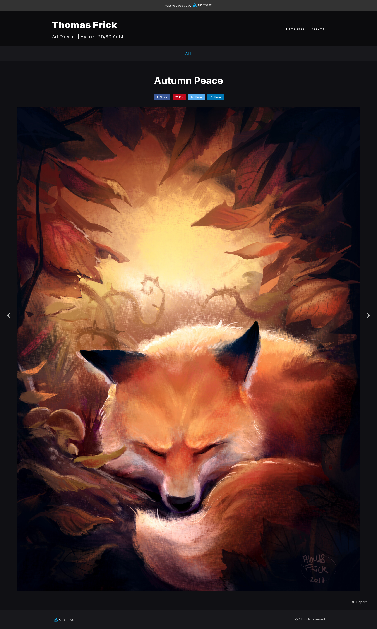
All (188, 53)
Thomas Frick (84, 24)
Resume (318, 28)
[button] (358, 601)
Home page (295, 28)
